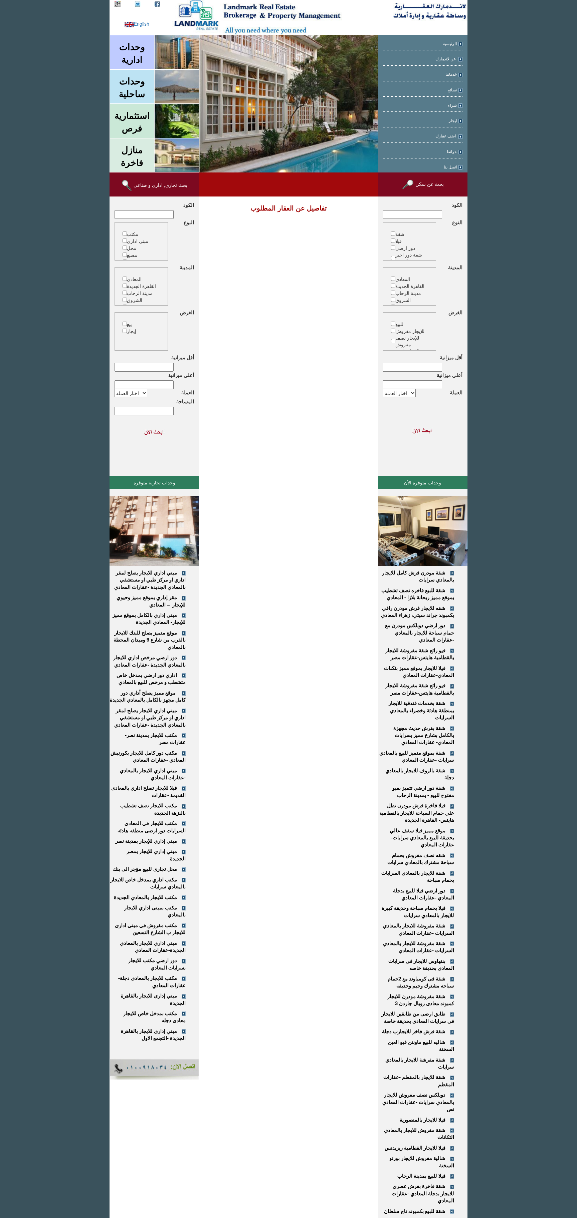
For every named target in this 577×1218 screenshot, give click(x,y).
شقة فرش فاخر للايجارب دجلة (413, 1031)
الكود (457, 205)
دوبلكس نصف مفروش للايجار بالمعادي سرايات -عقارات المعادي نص (418, 1102)
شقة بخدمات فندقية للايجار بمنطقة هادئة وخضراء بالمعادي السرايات (421, 710)
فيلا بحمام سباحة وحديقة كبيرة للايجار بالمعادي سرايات (418, 911)
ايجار (453, 120)
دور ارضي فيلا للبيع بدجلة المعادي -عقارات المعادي (423, 894)
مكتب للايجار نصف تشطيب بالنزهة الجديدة (153, 809)
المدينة (455, 267)
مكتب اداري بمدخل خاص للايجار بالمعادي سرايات (148, 883)
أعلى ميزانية (449, 375)
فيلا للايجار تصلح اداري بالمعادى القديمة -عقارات (148, 791)
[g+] (118, 3)
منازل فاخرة (132, 155)
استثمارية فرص (132, 121)
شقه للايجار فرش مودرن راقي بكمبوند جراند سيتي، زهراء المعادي (417, 611)
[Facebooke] (157, 3)
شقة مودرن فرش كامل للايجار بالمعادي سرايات (418, 576)
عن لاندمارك (446, 59)
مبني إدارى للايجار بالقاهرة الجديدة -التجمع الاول (153, 1034)
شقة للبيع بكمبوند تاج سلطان (414, 1211)
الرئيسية (450, 43)
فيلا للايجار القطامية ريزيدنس (415, 1147)
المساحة (185, 401)
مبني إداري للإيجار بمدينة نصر (146, 840)
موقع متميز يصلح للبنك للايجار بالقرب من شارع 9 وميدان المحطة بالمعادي (150, 640)
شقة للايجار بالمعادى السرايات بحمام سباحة (417, 876)
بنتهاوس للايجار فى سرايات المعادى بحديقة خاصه (421, 964)
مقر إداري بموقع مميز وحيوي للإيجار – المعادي (151, 600)
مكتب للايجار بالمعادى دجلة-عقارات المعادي (152, 981)
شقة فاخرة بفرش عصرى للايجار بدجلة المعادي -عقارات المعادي (423, 1193)
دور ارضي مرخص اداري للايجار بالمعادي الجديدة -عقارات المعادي (149, 661)
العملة (456, 392)
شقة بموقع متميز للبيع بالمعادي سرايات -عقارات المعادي (416, 756)
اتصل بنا (450, 167)
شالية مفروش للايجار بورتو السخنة (421, 1161)
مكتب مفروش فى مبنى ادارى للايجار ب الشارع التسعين (150, 928)
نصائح (452, 90)
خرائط (451, 151)
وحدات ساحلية (132, 87)
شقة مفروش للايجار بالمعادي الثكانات (419, 1133)
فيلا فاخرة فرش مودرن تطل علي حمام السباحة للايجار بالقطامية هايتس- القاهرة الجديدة (416, 812)
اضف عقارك (446, 136)
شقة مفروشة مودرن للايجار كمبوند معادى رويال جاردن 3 (420, 999)
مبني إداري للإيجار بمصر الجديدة (156, 854)
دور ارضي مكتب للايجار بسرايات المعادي (157, 963)
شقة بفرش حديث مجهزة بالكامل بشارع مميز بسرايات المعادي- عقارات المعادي (423, 735)
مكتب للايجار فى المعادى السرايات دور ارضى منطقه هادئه (152, 826)
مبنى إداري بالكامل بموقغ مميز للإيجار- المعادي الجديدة (149, 618)
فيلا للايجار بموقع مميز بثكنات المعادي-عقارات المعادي (419, 671)
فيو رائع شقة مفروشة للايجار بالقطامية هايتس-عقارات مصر (419, 654)
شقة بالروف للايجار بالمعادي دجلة (419, 774)
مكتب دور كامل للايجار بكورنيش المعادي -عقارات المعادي (148, 756)
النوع (457, 222)
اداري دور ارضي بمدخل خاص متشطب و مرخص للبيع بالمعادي (151, 678)
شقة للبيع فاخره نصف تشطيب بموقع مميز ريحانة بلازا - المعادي (417, 593)
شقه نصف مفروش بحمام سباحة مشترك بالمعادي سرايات (420, 858)
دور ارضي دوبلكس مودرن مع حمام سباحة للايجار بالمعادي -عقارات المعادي (419, 632)
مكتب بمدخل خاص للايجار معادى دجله (154, 1016)
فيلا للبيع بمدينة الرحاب (421, 1175)
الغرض (455, 312)
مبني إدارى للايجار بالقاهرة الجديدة (153, 999)
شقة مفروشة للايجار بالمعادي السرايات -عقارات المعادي (418, 929)
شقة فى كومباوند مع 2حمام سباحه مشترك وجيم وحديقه (421, 982)
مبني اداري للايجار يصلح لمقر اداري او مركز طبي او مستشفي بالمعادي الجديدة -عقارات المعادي (150, 579)
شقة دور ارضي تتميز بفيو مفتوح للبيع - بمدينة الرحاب (423, 791)
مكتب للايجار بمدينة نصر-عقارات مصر (155, 738)
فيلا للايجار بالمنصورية (422, 1119)
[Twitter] (138, 3)
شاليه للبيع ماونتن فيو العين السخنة (421, 1045)
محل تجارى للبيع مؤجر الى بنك (145, 868)
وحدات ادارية (132, 52)
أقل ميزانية (451, 357)
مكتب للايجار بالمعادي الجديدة (145, 897)
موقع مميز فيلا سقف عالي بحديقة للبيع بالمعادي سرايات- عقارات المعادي (422, 837)
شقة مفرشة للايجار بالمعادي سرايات (419, 1063)
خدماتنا (451, 74)
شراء (452, 105)
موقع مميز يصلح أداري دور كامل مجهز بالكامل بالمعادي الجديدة (148, 696)
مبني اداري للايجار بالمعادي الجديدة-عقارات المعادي (153, 946)
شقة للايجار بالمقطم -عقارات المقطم (418, 1080)
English (141, 23)
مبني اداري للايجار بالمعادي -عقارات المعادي (153, 774)
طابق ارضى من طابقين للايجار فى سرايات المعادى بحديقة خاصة (418, 1017)
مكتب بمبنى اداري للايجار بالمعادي (155, 911)
